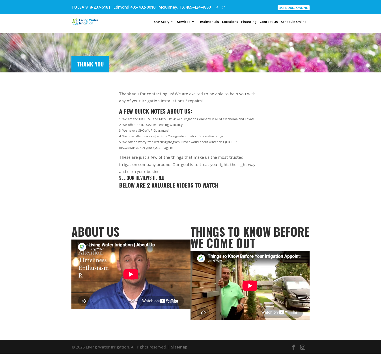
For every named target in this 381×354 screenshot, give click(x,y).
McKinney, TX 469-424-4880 (184, 7)
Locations (230, 22)
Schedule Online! (294, 22)
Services (183, 22)
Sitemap (179, 347)
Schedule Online (293, 7)
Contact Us (269, 22)
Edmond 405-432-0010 (134, 7)
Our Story (162, 22)
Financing (249, 22)
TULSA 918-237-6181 (90, 7)
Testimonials (208, 22)
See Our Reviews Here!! (141, 177)
